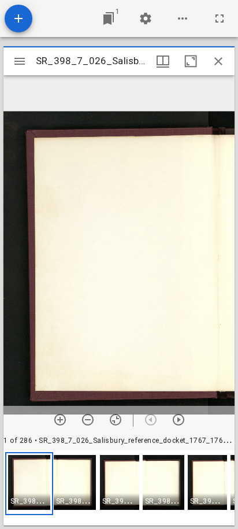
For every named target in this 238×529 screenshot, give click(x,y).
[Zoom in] (60, 420)
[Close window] (218, 61)
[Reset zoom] (115, 420)
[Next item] (178, 420)
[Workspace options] (182, 18)
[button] (29, 483)
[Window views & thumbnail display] (163, 61)
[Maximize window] (190, 61)
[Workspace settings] (145, 18)
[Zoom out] (88, 420)
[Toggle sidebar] (20, 61)
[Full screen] (219, 18)
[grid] (119, 488)
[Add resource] (18, 18)
